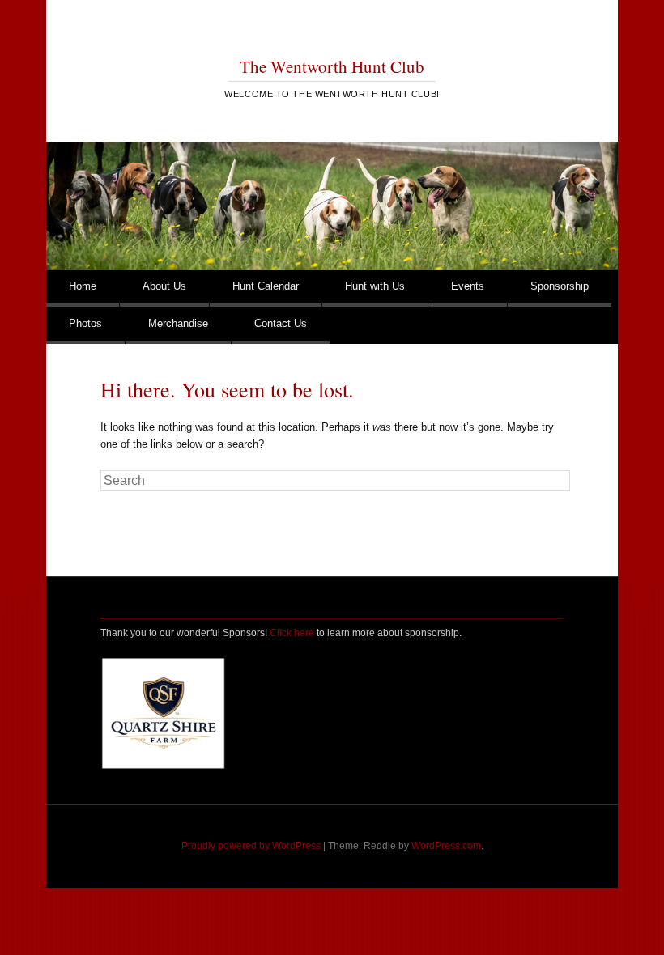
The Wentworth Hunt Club (332, 66)
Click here (292, 633)
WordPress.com (446, 845)
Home (82, 286)
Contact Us (280, 323)
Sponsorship (559, 286)
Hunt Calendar (265, 286)
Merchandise (178, 323)
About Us (164, 286)
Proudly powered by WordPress (251, 845)
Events (467, 286)
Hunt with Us (375, 286)
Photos (85, 323)
